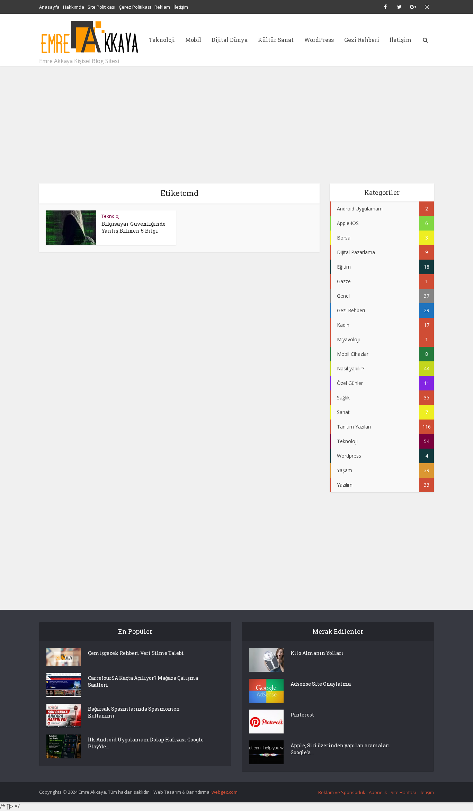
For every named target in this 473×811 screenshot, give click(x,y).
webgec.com (225, 792)
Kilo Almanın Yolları (317, 653)
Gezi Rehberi (361, 39)
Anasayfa (49, 7)
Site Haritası (403, 792)
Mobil (193, 39)
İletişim (180, 7)
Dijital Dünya (230, 39)
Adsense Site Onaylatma (321, 684)
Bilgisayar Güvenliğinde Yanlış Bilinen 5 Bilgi (133, 227)
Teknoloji (162, 39)
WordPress (319, 39)
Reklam (162, 7)
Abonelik (378, 792)
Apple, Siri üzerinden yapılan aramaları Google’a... (340, 749)
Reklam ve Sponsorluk (341, 792)
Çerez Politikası (135, 7)
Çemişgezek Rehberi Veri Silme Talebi (136, 653)
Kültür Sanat (276, 39)
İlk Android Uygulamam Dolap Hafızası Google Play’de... (146, 743)
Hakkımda (73, 7)
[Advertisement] (236, 124)
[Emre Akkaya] (89, 37)
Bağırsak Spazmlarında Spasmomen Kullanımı (134, 712)
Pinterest (302, 714)
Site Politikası (101, 7)
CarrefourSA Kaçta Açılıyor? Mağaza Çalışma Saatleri (143, 681)
